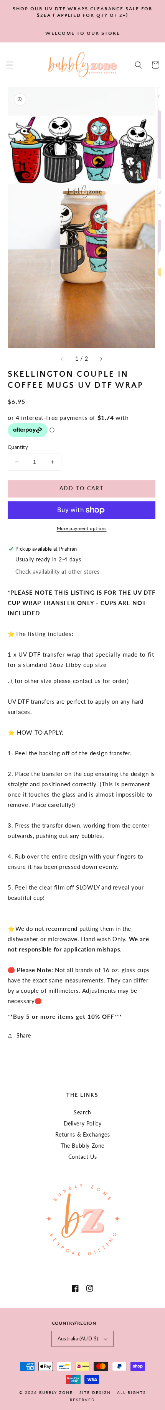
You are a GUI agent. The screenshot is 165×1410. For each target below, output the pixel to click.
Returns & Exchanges (82, 1134)
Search (82, 1112)
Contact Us (82, 1156)
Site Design (95, 1392)
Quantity (18, 447)
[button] (9, 65)
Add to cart (81, 488)
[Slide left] (62, 358)
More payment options (82, 528)
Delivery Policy (83, 1123)
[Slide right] (100, 358)
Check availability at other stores (57, 571)
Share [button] (23, 1035)
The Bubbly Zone (82, 1145)
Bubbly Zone (56, 1392)
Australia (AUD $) (78, 1338)
